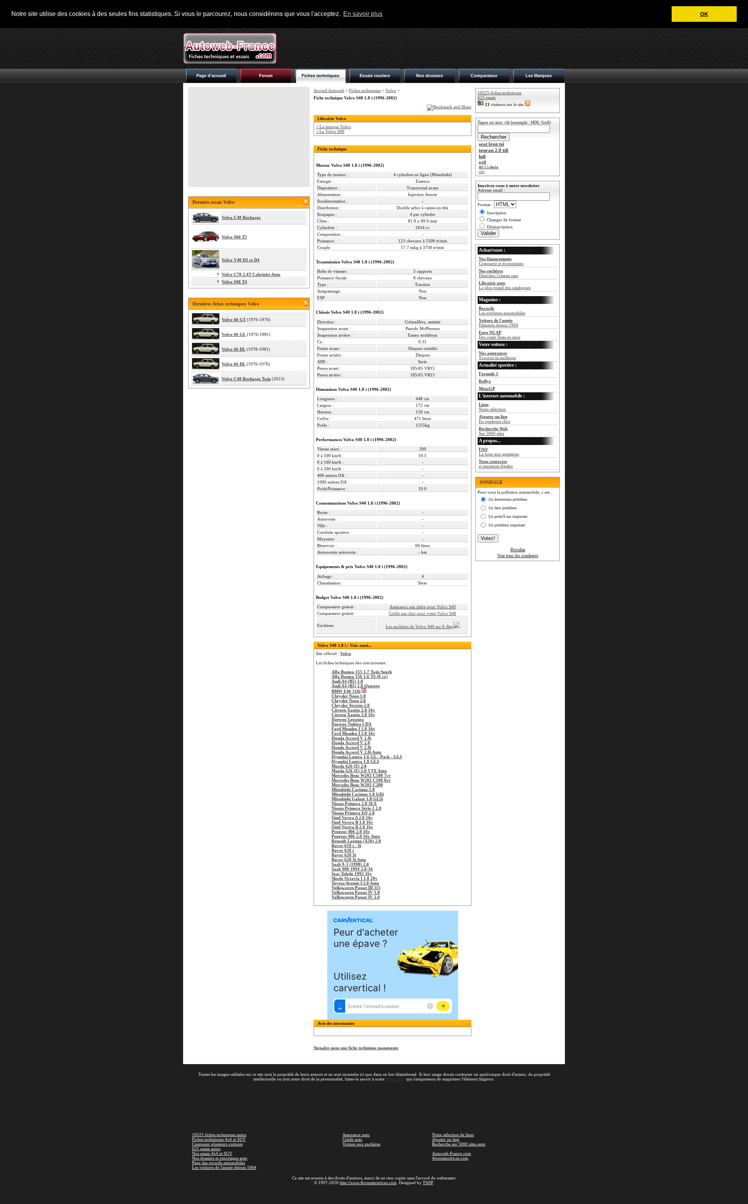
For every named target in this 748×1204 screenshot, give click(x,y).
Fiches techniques (320, 75)
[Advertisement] (423, 48)
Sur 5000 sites (493, 431)
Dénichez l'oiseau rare (498, 273)
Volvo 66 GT (234, 319)
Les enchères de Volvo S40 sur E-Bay (419, 626)
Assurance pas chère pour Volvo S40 (423, 606)
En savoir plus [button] (363, 14)
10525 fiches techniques (499, 92)
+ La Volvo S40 (330, 131)
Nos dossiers (429, 75)
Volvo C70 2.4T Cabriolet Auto (251, 274)
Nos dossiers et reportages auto (219, 1158)
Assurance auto (356, 1134)
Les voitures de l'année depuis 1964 (224, 1167)
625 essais (487, 97)
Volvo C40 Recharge (241, 217)
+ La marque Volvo (333, 126)
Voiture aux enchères (361, 1144)
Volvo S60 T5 (234, 237)
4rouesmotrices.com (450, 1158)
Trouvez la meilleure (497, 355)
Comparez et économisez (501, 261)
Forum (266, 75)
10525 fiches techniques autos (219, 1134)
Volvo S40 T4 (234, 281)
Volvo (390, 90)
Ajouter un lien (445, 1139)
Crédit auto (352, 1139)
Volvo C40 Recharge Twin (246, 378)
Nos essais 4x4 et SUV (212, 1153)
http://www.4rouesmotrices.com (368, 1182)
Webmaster (395, 1079)
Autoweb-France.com (451, 1153)
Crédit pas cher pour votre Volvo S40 (422, 613)
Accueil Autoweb (329, 90)
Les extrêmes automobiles (502, 310)
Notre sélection (492, 406)
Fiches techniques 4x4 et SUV (219, 1139)
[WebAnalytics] (374, 1194)
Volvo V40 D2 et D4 (240, 260)
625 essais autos (206, 1148)
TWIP (428, 1182)
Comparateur (484, 75)
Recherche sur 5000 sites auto (458, 1144)
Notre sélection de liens (453, 1134)
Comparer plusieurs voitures (217, 1144)
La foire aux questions (499, 451)
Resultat (517, 550)
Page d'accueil (211, 75)
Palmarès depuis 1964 (498, 322)
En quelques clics (494, 419)
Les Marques (539, 75)
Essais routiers (375, 75)
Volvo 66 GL (234, 334)
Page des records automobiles (218, 1162)
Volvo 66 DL (233, 349)
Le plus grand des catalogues (505, 285)
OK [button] (704, 14)
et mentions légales (496, 463)
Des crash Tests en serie (499, 334)
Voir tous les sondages (517, 555)
